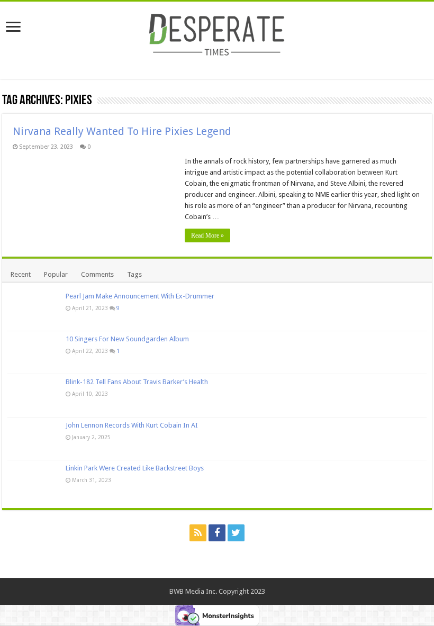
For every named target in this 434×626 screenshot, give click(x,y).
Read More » (207, 235)
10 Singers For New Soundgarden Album (127, 339)
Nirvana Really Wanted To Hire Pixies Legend (122, 131)
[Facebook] (217, 532)
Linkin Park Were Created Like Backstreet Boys (135, 468)
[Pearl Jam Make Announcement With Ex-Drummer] (33, 310)
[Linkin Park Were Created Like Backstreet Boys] (33, 482)
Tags (134, 274)
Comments (97, 274)
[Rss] (197, 532)
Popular (56, 274)
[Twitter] (236, 532)
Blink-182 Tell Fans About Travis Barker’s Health (137, 382)
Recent (21, 274)
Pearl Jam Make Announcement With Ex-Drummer (140, 296)
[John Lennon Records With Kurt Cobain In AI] (33, 439)
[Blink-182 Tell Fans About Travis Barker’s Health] (33, 395)
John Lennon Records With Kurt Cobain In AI (132, 425)
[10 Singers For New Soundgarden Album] (33, 352)
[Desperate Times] (217, 33)
